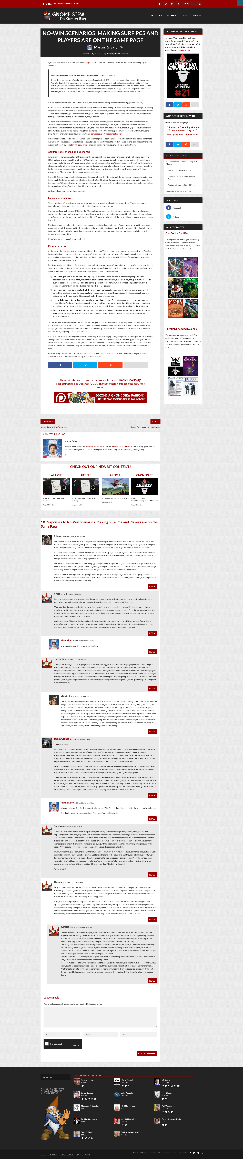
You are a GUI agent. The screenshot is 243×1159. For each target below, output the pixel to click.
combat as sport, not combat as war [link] (106, 134)
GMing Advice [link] (106, 53)
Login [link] (184, 16)
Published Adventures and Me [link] (115, 498)
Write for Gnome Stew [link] (167, 1153)
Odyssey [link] (102, 339)
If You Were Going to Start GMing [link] (180, 185)
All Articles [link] (144, 1153)
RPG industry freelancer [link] (122, 446)
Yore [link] (120, 449)
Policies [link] (153, 1153)
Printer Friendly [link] (121, 53)
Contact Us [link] (182, 1153)
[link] (240, 3)
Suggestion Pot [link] (91, 62)
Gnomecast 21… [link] (184, 50)
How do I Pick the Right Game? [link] (179, 170)
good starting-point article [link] (76, 145)
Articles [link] (155, 16)
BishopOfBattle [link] (62, 738)
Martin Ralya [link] (104, 47)
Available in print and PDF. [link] (181, 249)
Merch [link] (197, 16)
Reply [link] (152, 586)
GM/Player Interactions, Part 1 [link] (66, 3)
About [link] (170, 16)
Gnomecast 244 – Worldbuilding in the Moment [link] (144, 499)
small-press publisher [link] (95, 446)
